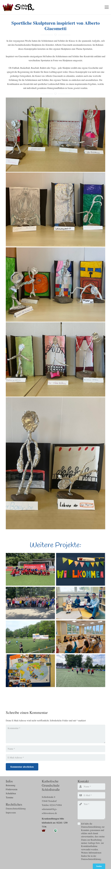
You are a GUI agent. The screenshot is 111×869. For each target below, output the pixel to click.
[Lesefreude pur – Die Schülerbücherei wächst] (80, 603)
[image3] (55, 135)
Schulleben (11, 793)
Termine (9, 797)
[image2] (55, 209)
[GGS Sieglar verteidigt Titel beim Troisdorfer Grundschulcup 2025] (30, 569)
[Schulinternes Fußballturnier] (30, 636)
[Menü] (107, 7)
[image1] (55, 463)
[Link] (18, 7)
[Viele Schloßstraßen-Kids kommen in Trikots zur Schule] (30, 603)
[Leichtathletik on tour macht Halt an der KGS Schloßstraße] (80, 670)
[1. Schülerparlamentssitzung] (80, 636)
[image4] (55, 284)
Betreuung (10, 785)
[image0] (55, 359)
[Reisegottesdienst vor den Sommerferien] (30, 670)
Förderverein (11, 789)
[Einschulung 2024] (80, 569)
